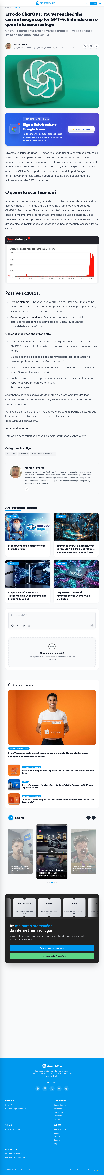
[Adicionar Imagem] (29, 625)
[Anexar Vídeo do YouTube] (34, 625)
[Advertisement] (52, 1005)
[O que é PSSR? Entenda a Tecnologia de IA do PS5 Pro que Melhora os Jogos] (27, 574)
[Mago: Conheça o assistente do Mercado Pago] (27, 527)
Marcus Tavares (20, 44)
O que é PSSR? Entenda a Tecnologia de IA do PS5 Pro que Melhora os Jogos (27, 595)
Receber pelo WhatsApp (54, 956)
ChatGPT (23, 454)
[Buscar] (87, 3)
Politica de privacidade (15, 1108)
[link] (27, 489)
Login (94, 3)
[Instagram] (44, 1088)
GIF (18, 625)
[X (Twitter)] (52, 1088)
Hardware (58, 1108)
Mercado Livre (60, 1129)
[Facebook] (37, 1088)
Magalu (57, 1144)
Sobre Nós (10, 1105)
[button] (85, 46)
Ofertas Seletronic (13, 1154)
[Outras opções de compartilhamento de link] (96, 46)
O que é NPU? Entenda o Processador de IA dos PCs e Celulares (73, 595)
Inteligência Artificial (43, 454)
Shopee (57, 1136)
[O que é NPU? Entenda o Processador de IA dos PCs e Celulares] (76, 574)
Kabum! (57, 1140)
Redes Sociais (60, 1105)
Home (8, 7)
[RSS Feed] (66, 1088)
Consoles (58, 1116)
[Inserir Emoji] (12, 625)
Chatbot (18, 7)
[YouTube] (59, 1088)
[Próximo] (94, 818)
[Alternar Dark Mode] (100, 3)
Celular (57, 1119)
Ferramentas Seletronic (15, 1157)
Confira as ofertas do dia (52, 948)
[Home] (45, 3)
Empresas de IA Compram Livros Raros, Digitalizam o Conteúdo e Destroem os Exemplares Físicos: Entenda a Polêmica (76, 550)
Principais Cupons (13, 1129)
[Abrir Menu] (3, 3)
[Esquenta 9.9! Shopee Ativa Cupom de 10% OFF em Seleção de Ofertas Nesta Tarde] (52, 770)
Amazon (57, 1133)
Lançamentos (60, 1112)
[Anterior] (88, 818)
